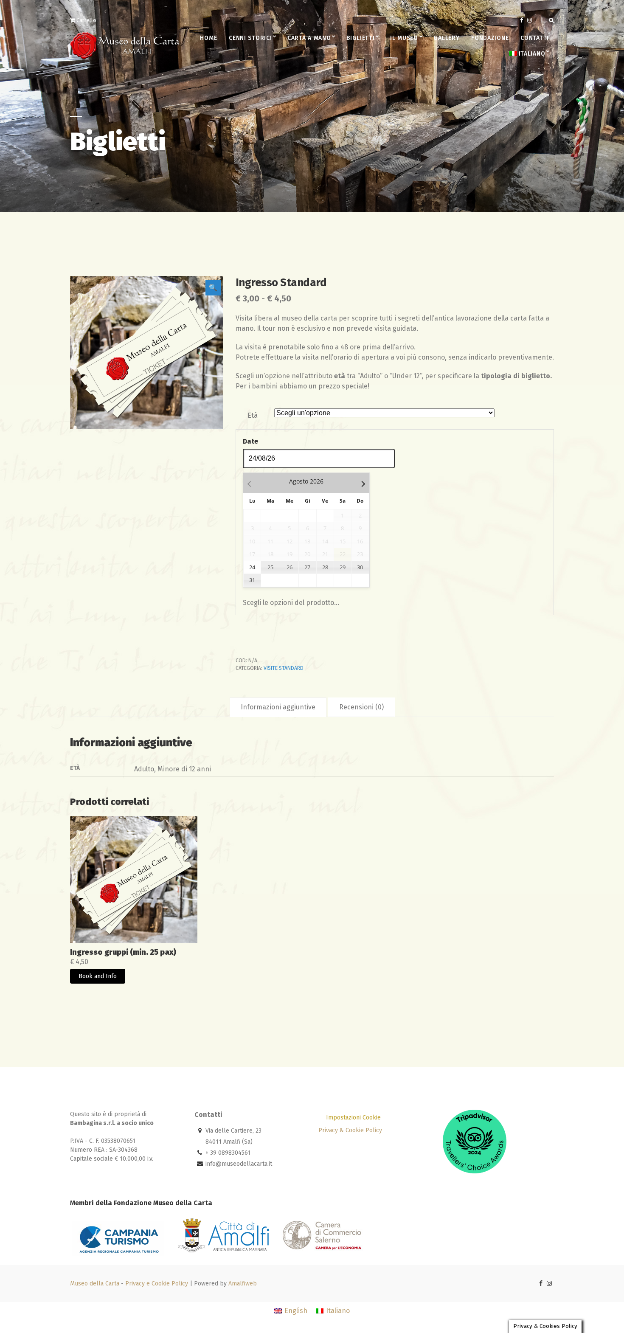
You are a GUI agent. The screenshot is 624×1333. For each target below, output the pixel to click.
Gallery (446, 38)
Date (250, 441)
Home (208, 38)
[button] (213, 287)
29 (343, 567)
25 (270, 567)
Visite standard (284, 668)
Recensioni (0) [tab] (361, 707)
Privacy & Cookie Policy (350, 1130)
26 (289, 567)
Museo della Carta (94, 1283)
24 (252, 567)
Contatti (534, 38)
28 (325, 567)
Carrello (85, 20)
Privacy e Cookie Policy (156, 1283)
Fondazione (490, 38)
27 (307, 567)
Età (252, 415)
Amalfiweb (242, 1283)
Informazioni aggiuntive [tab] (278, 707)
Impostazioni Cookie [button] (353, 1117)
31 (252, 580)
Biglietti (360, 38)
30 (360, 567)
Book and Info (98, 976)
